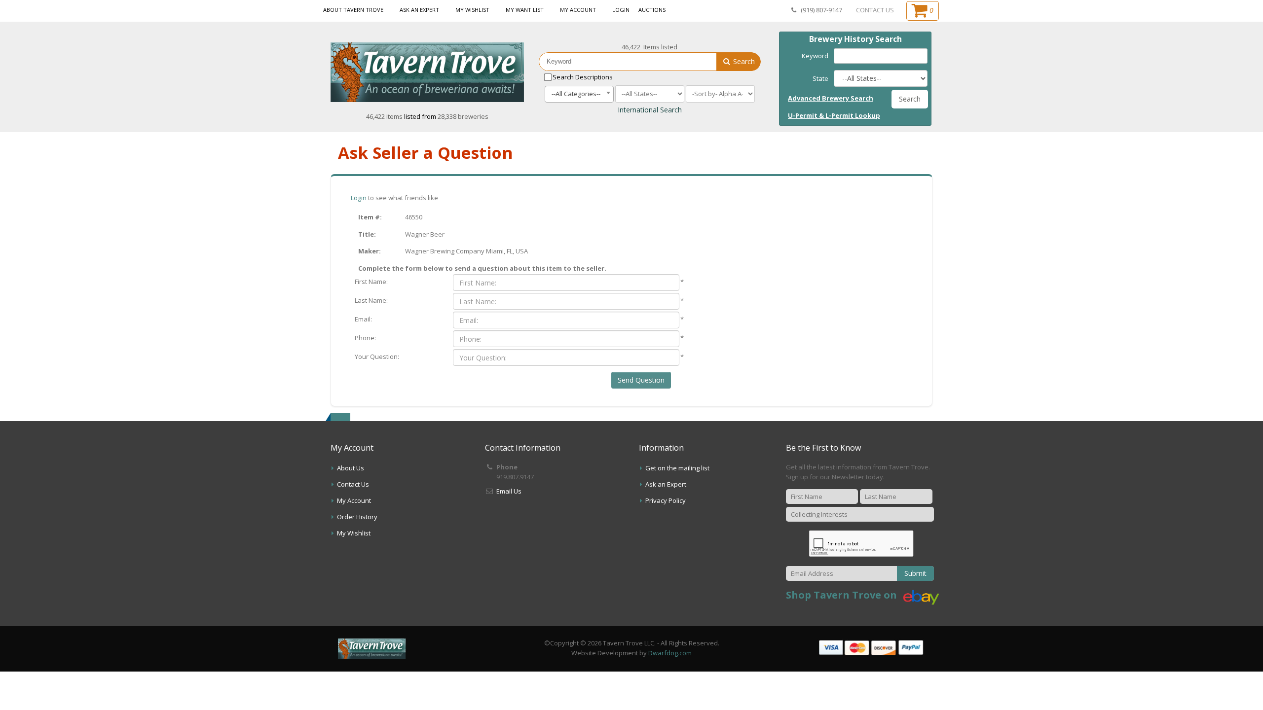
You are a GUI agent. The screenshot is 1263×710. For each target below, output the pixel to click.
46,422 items (385, 116)
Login (621, 9)
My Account (578, 9)
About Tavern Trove (353, 9)
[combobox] (579, 94)
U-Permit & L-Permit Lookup (834, 115)
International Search (650, 109)
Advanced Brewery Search (830, 98)
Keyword (815, 55)
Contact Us (353, 484)
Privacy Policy (665, 500)
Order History (357, 516)
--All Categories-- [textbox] (576, 93)
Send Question (641, 380)
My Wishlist (472, 9)
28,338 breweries (463, 116)
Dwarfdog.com (670, 652)
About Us (350, 467)
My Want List (525, 9)
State (820, 78)
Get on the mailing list (677, 467)
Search (743, 61)
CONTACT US (875, 9)
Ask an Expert (419, 9)
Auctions (652, 9)
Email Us (508, 491)
